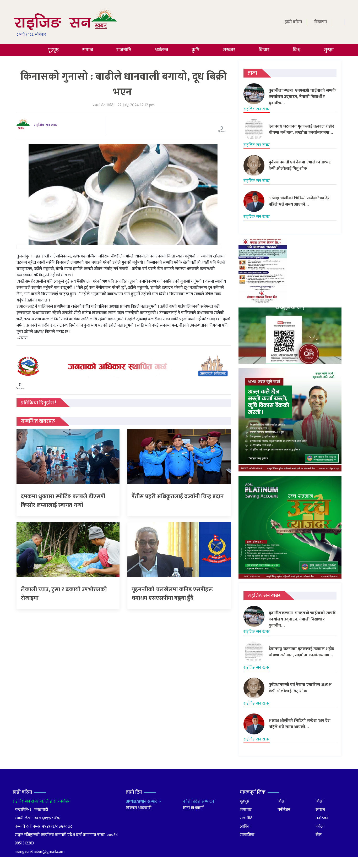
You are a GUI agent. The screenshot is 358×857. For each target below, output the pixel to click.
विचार (264, 50)
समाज (87, 50)
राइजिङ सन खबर (45, 125)
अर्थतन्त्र (161, 50)
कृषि (195, 50)
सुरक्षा (329, 50)
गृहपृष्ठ (53, 50)
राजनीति (123, 50)
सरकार (229, 50)
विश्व (296, 50)
